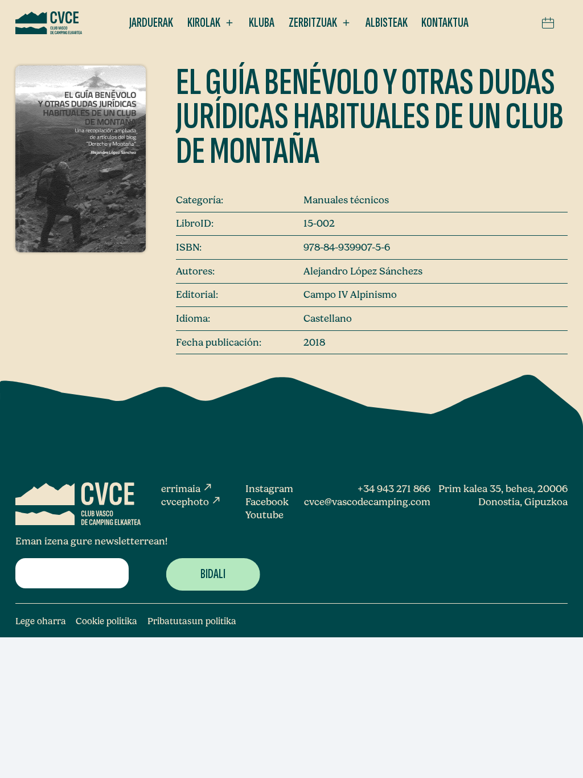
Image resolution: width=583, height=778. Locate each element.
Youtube (264, 515)
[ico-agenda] (548, 22)
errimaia (187, 488)
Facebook (267, 501)
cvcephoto (191, 501)
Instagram (269, 488)
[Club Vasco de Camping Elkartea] (48, 22)
